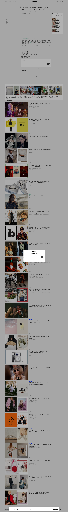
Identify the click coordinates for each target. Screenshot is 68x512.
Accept (55, 509)
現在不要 (34, 260)
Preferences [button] (31, 509)
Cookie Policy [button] (17, 509)
